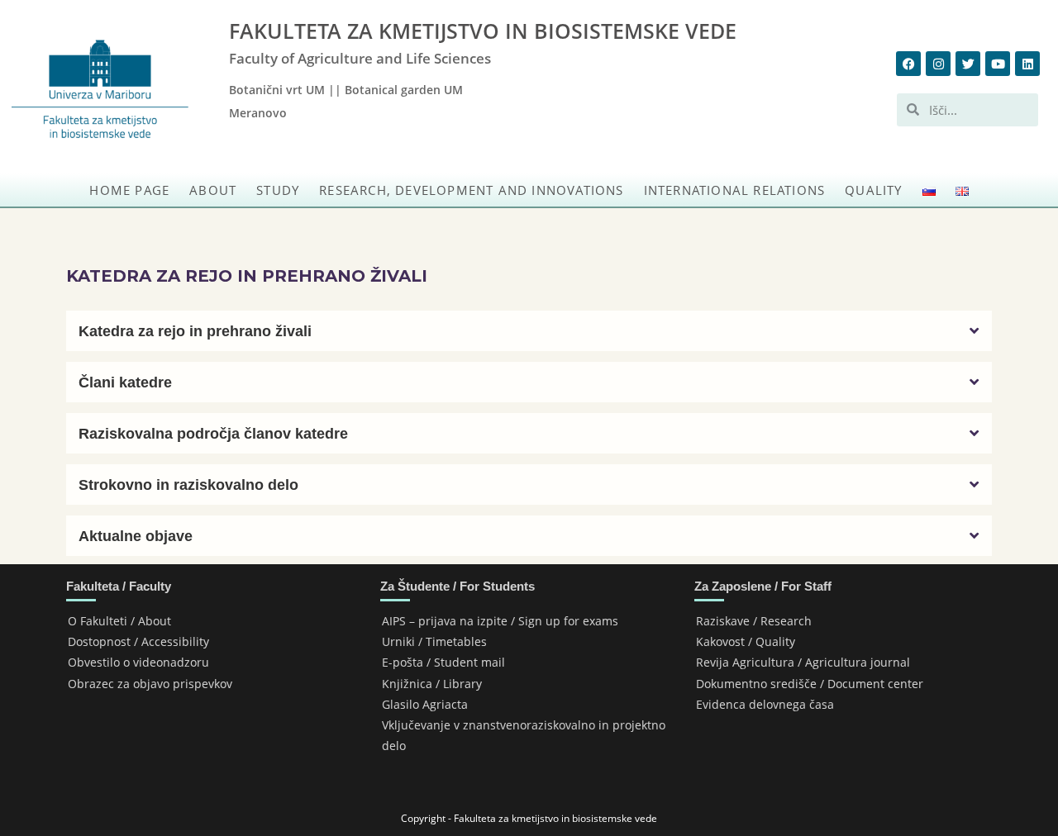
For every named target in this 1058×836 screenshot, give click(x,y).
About (212, 190)
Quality (873, 190)
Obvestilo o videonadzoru (138, 662)
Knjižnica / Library (432, 683)
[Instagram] (938, 63)
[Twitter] (968, 63)
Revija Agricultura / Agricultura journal (803, 662)
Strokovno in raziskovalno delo (188, 485)
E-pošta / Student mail (443, 662)
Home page (129, 190)
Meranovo (258, 113)
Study (277, 190)
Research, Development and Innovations (471, 190)
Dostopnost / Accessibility (138, 641)
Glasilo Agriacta (425, 704)
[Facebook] (908, 63)
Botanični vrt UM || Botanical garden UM (346, 89)
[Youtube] (997, 63)
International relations (735, 190)
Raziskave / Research (754, 621)
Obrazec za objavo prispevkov (150, 683)
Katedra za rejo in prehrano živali (195, 331)
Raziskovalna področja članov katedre (213, 433)
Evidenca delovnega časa (765, 704)
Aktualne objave (136, 536)
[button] (529, 331)
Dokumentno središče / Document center (809, 683)
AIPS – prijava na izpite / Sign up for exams (500, 621)
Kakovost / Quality (745, 641)
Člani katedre (125, 382)
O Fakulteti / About (119, 621)
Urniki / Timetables (434, 641)
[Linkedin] (1027, 63)
